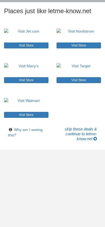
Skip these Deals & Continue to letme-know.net (81, 134)
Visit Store (26, 45)
